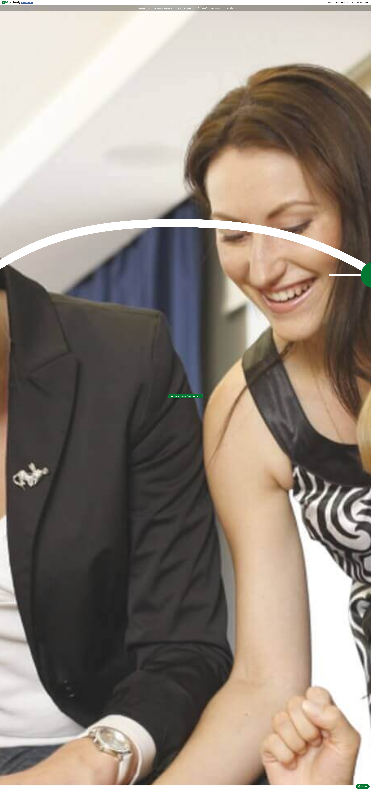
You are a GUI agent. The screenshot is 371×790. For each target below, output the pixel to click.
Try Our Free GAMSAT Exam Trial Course (186, 396)
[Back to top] (362, 781)
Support (364, 786)
